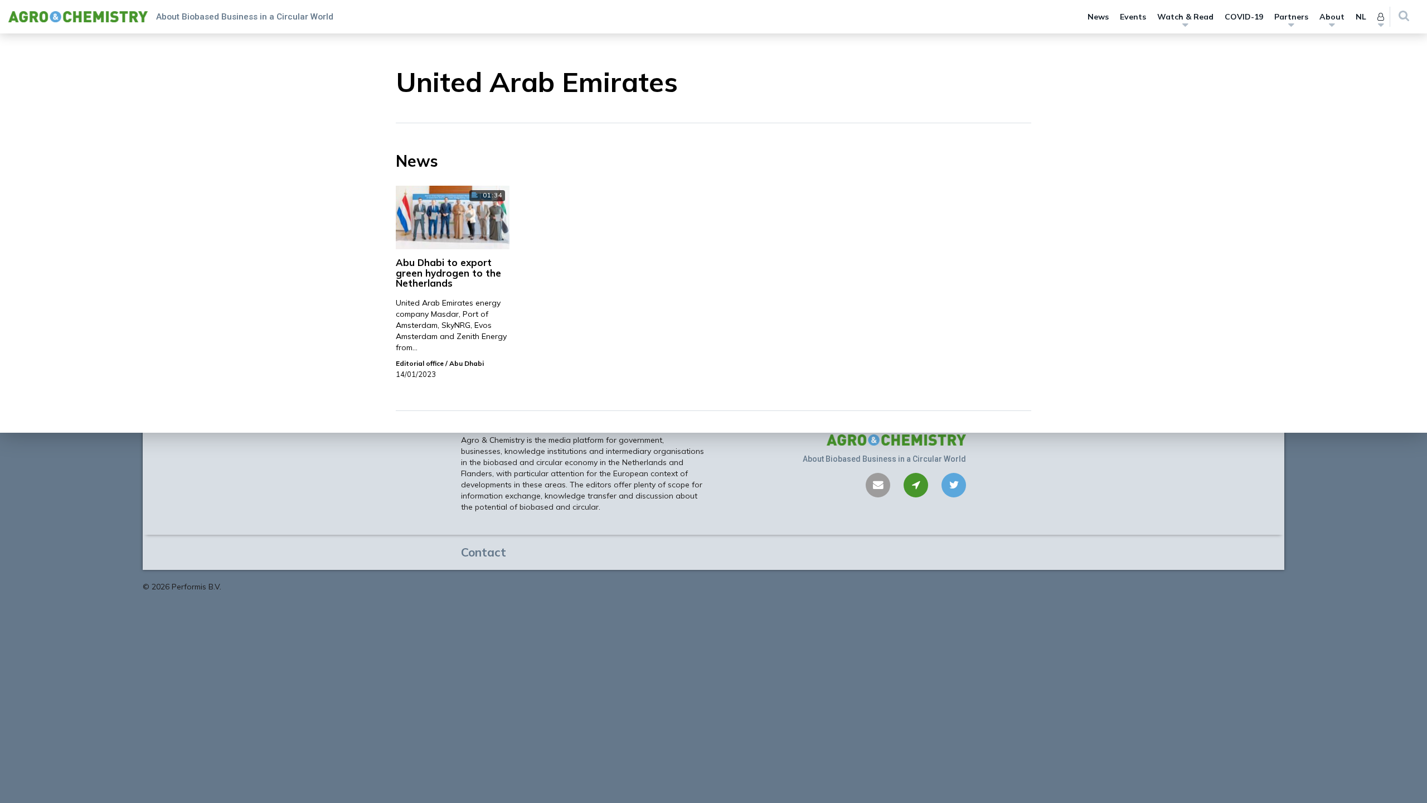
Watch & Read (1185, 17)
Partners (1291, 17)
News (1098, 17)
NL (1361, 17)
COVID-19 (1244, 17)
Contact (483, 552)
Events (1133, 17)
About (1332, 17)
